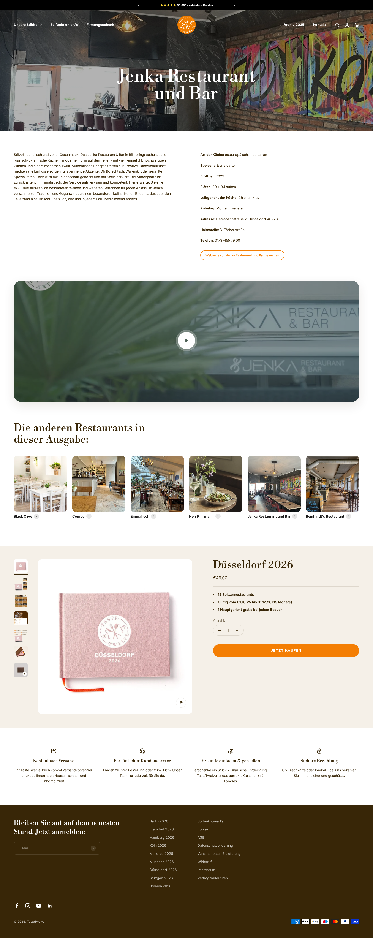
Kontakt (319, 24)
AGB (201, 837)
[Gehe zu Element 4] (21, 618)
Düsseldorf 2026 (253, 565)
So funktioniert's (64, 24)
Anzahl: (219, 620)
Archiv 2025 (294, 24)
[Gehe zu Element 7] (21, 670)
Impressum (206, 870)
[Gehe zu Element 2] (21, 584)
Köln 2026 (158, 845)
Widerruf (205, 862)
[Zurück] (138, 5)
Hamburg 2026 (162, 837)
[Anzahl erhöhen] (237, 630)
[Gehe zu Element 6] (21, 653)
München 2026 (162, 862)
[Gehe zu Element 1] (21, 567)
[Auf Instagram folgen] (28, 906)
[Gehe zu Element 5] (21, 636)
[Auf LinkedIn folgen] (50, 906)
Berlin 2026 (159, 821)
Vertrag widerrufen (213, 878)
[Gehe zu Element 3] (21, 601)
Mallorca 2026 (161, 853)
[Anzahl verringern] (219, 630)
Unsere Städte (25, 24)
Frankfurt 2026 (162, 829)
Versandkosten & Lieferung (219, 853)
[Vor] (234, 5)
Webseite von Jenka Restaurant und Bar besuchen (242, 255)
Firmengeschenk (100, 24)
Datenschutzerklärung (215, 845)
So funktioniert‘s (210, 821)
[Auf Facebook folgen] (17, 906)
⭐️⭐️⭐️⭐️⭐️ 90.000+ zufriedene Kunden (186, 5)
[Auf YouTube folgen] (39, 906)
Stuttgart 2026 (161, 878)
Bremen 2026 (160, 886)
